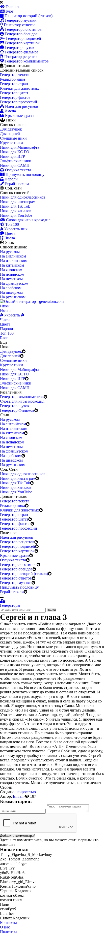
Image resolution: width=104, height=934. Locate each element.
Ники (5, 306)
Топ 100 (11, 224)
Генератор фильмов (21, 52)
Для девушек (11, 129)
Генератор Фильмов (17, 410)
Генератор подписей (23, 38)
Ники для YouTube (16, 215)
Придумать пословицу (24, 174)
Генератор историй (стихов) (28, 16)
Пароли (11, 179)
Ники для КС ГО (14, 152)
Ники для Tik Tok (15, 206)
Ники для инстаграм (17, 202)
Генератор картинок (22, 43)
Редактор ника (12, 79)
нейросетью (25, 792)
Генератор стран (14, 84)
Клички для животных (19, 88)
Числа (9, 238)
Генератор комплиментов (26, 61)
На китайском (12, 265)
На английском (13, 256)
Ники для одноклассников (22, 197)
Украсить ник (15, 229)
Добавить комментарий (17, 836)
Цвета (9, 233)
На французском (14, 283)
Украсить (12, 315)
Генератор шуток (19, 47)
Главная (12, 7)
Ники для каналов (15, 211)
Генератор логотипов (23, 29)
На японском (11, 270)
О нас (5, 927)
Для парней (10, 134)
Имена (10, 111)
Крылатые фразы (19, 115)
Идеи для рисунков (21, 106)
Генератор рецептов (21, 56)
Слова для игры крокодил (27, 220)
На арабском (10, 288)
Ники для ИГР (12, 156)
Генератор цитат (14, 93)
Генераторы (10, 605)
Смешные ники (13, 138)
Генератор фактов (15, 97)
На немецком (11, 279)
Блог (9, 11)
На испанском (12, 274)
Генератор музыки (20, 20)
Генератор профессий (18, 102)
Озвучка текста (17, 170)
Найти (51, 610)
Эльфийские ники (15, 161)
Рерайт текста (16, 183)
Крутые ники (11, 143)
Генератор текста (14, 75)
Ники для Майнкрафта (19, 147)
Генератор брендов (21, 34)
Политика (8, 931)
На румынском (12, 297)
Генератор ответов (19, 25)
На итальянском (14, 261)
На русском (10, 251)
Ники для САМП (15, 165)
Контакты (8, 922)
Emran (18, 796)
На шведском (11, 292)
